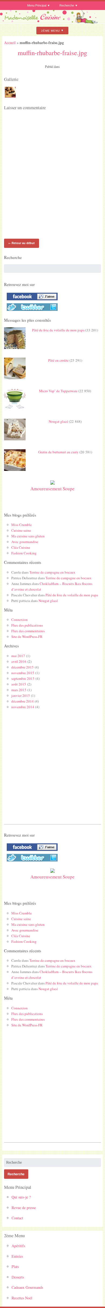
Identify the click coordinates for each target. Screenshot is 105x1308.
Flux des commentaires (28, 630)
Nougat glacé (58, 421)
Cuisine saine (21, 530)
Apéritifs (18, 1245)
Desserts (18, 1277)
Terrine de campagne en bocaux (52, 572)
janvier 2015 (20, 695)
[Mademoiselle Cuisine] (52, 22)
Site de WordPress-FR (27, 636)
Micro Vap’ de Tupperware (58, 390)
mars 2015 (18, 689)
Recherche (67, 5)
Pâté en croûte (58, 360)
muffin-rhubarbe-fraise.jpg (52, 52)
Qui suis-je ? (21, 1197)
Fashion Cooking (24, 553)
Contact (17, 1217)
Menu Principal (36, 5)
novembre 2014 (22, 706)
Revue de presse (24, 1207)
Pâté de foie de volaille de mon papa (58, 330)
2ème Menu (50, 30)
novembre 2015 (22, 672)
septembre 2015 (22, 678)
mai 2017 (18, 655)
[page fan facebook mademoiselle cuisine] (31, 300)
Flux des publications (27, 625)
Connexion (19, 619)
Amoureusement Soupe (52, 488)
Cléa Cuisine (20, 547)
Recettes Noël (22, 1297)
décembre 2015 (22, 667)
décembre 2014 (22, 701)
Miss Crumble (21, 524)
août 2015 (18, 684)
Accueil (10, 42)
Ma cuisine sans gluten (28, 536)
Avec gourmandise (24, 541)
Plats (15, 1266)
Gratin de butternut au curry (58, 452)
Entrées (17, 1256)
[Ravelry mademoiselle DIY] (31, 310)
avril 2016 (18, 661)
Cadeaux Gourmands (27, 1287)
